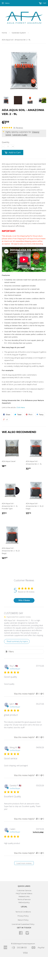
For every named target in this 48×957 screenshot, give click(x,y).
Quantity (5, 142)
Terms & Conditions (23, 912)
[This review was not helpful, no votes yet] (41, 693)
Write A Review (24, 600)
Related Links (24, 896)
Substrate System (19, 33)
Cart (44, 3)
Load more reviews (24, 863)
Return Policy (23, 920)
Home (4, 33)
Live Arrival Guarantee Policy (23, 924)
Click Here (20, 407)
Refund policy (24, 902)
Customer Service (24, 890)
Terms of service (24, 899)
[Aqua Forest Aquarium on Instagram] (27, 934)
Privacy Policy (23, 916)
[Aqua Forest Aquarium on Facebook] (21, 934)
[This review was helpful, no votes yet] (37, 693)
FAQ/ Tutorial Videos (24, 893)
